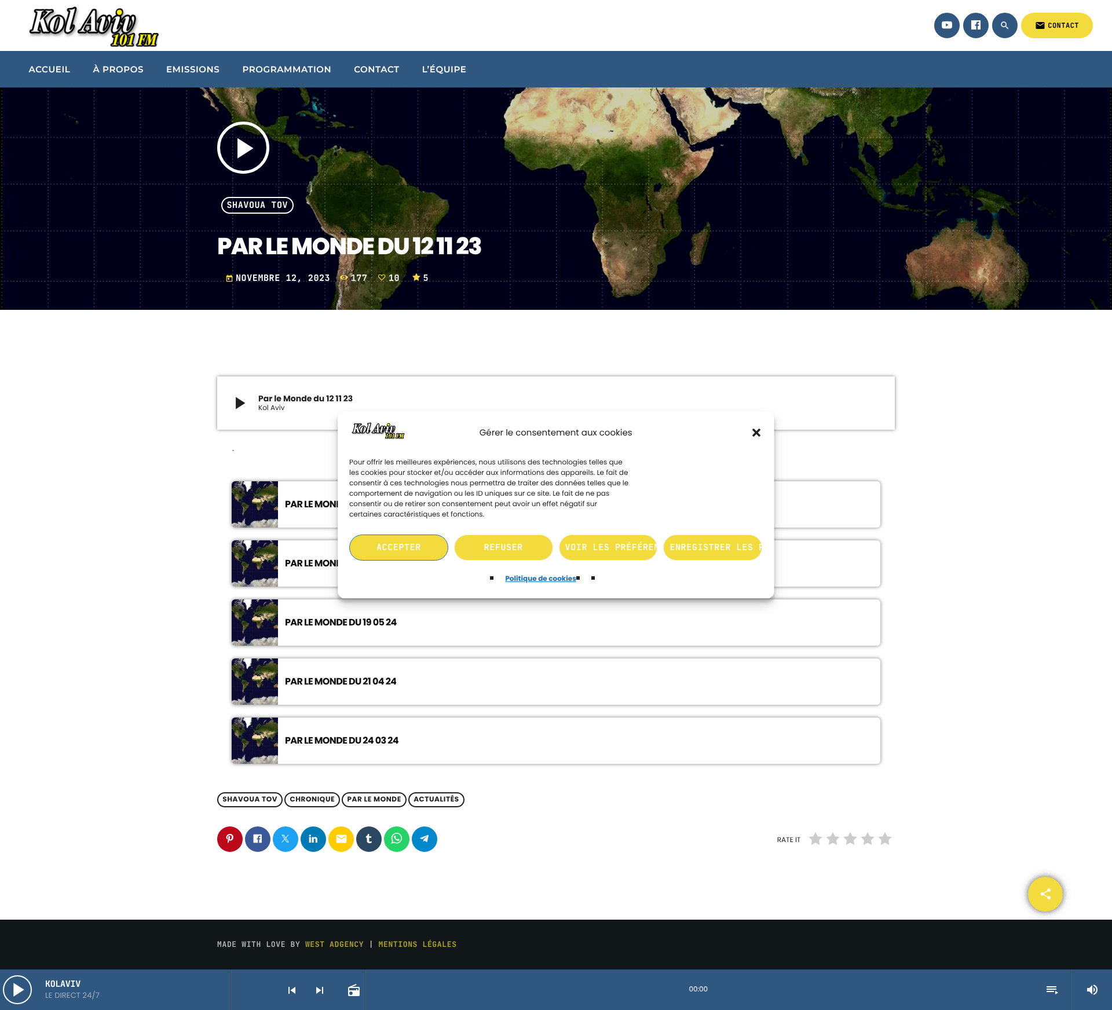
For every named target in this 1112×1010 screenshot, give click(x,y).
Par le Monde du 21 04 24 (340, 681)
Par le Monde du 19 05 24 (341, 622)
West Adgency (334, 944)
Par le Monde (374, 800)
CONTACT (1057, 25)
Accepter (398, 548)
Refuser (503, 548)
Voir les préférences (611, 548)
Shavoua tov (257, 205)
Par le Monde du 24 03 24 (341, 740)
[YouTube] (947, 25)
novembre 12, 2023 (280, 278)
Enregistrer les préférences (716, 548)
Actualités (436, 800)
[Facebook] (976, 25)
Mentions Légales (418, 944)
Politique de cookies (541, 579)
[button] (757, 433)
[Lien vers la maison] (92, 25)
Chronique (312, 800)
